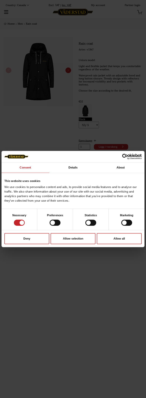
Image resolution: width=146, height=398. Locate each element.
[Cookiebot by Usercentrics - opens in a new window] (125, 156)
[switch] (55, 223)
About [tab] (121, 167)
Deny (26, 238)
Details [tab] (73, 167)
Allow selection (73, 238)
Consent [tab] (25, 167)
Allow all (119, 238)
